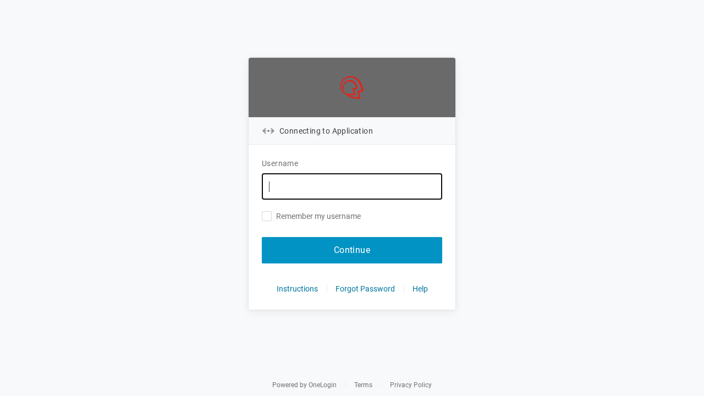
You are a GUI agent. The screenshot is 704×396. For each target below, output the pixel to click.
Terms (363, 385)
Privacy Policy (411, 385)
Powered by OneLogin (304, 385)
